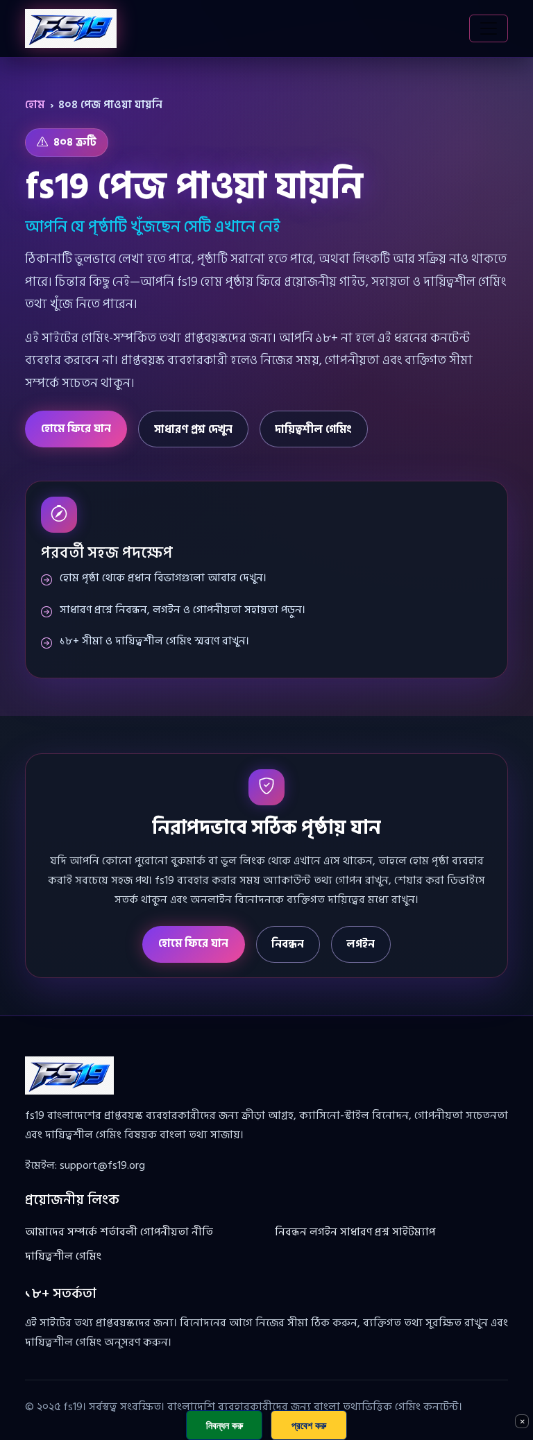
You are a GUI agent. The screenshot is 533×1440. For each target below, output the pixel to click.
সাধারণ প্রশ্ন (364, 1232)
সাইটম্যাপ (413, 1232)
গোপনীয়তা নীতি (176, 1232)
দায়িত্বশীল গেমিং (313, 429)
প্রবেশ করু (308, 1425)
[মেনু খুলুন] (488, 28)
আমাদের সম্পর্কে (61, 1232)
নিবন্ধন (287, 944)
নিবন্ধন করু (224, 1425)
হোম (35, 105)
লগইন (360, 944)
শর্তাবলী (118, 1232)
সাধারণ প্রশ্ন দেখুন (193, 429)
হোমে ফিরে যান (76, 429)
